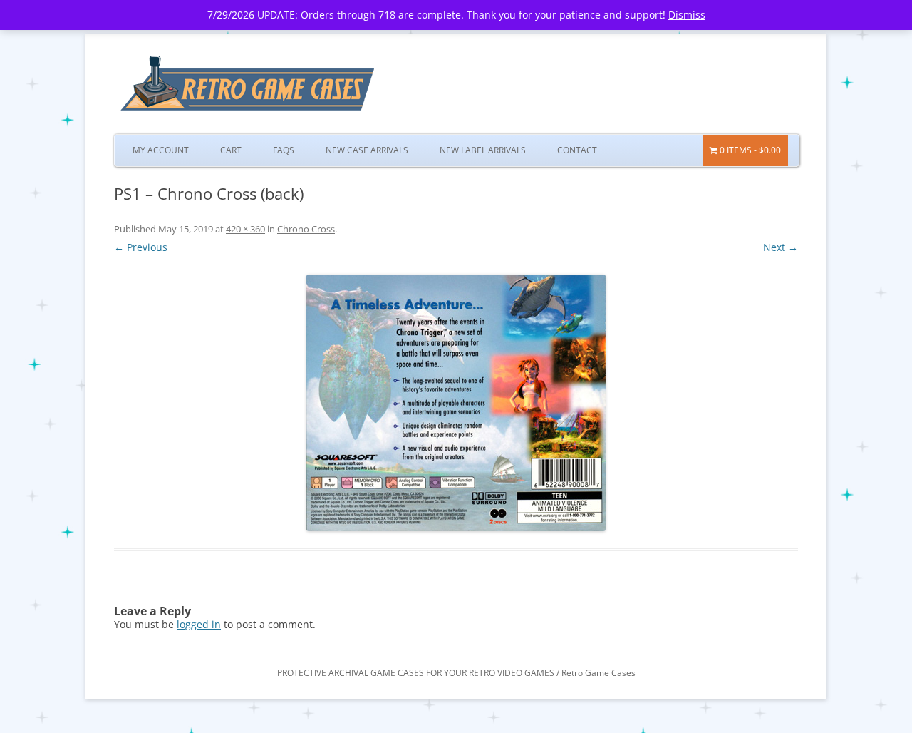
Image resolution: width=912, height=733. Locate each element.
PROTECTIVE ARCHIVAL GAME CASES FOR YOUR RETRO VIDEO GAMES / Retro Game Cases (456, 673)
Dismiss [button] (686, 14)
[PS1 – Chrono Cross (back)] (456, 403)
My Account (161, 150)
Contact (577, 150)
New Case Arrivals (367, 150)
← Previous (140, 247)
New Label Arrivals (483, 150)
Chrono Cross (306, 228)
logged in (199, 624)
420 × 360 (245, 228)
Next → (780, 247)
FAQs (283, 150)
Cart (231, 150)
